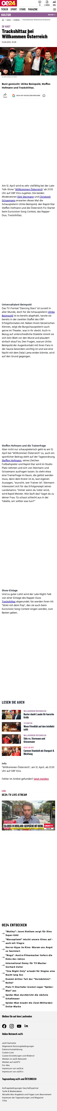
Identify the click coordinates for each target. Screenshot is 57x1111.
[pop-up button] (47, 826)
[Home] (3, 20)
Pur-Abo (6, 1065)
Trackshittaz (9, 602)
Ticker (4, 9)
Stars (22, 9)
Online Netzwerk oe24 (12, 1033)
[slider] (16, 826)
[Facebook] (4, 1026)
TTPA (4, 1101)
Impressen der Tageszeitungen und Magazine (22, 1098)
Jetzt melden (41, 779)
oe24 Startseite (9, 1043)
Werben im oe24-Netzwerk (14, 1059)
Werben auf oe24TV (11, 1062)
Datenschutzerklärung (12, 1049)
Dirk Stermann (25, 197)
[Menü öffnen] (54, 9)
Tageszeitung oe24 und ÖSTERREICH (19, 1078)
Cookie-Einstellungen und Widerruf (18, 1056)
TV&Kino (16, 20)
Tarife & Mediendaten (12, 1091)
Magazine (33, 9)
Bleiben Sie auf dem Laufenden (17, 1016)
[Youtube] (19, 1026)
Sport (14, 9)
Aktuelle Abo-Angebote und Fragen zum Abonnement (26, 1094)
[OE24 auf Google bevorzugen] (43, 95)
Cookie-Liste (8, 1052)
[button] (29, 816)
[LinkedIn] (26, 1026)
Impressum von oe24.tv (12, 1071)
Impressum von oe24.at (12, 1068)
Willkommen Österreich (29, 189)
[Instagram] (12, 1026)
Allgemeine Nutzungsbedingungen (18, 1046)
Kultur (6, 15)
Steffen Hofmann (11, 461)
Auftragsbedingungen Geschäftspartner (20, 1088)
